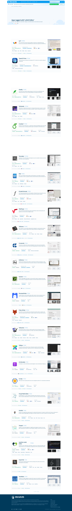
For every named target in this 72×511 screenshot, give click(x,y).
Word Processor (29, 48)
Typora (20, 305)
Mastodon (46, 503)
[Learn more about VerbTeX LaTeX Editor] (15, 444)
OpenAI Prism (24, 101)
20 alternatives (29, 288)
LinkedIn (21, 504)
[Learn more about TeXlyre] (15, 347)
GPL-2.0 (19, 48)
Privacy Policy (52, 502)
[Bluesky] (16, 509)
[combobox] (55, 2)
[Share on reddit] (16, 23)
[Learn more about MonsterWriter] (15, 295)
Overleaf (20, 53)
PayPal (43, 504)
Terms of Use (52, 500)
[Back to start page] (13, 2)
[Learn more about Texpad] (15, 428)
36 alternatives (29, 186)
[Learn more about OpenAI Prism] (15, 60)
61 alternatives (28, 271)
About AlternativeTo (53, 504)
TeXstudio (23, 168)
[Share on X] (14, 23)
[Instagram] (19, 509)
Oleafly (25, 53)
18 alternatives (25, 405)
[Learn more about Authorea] (15, 262)
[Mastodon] (14, 509)
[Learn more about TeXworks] (15, 330)
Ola (17, 500)
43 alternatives (30, 118)
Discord (35, 503)
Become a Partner (53, 505)
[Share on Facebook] (12, 23)
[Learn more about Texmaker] (15, 158)
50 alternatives (30, 53)
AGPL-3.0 (21, 131)
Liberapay (40, 504)
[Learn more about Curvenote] (15, 245)
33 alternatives (30, 305)
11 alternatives (30, 388)
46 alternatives (29, 168)
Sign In (62, 1)
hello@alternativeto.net (28, 503)
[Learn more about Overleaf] (15, 126)
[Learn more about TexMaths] (15, 479)
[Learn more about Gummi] (15, 279)
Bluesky (13, 504)
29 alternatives (31, 373)
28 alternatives (28, 420)
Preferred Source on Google (55, 507)
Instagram (17, 504)
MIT (18, 284)
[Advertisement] (36, 13)
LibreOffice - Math (21, 221)
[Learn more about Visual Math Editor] (15, 396)
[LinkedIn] (20, 509)
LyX (19, 101)
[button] (23, 41)
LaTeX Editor (24, 48)
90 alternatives (28, 322)
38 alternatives (27, 221)
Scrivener (24, 305)
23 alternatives (28, 437)
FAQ (51, 499)
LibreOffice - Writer (21, 238)
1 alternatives (24, 471)
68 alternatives (29, 135)
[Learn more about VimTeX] (15, 413)
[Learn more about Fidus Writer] (15, 312)
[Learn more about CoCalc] (15, 381)
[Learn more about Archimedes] (15, 364)
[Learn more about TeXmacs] (15, 229)
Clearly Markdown (21, 373)
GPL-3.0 (19, 113)
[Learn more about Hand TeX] (15, 462)
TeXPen (20, 471)
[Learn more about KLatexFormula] (15, 193)
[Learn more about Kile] (15, 176)
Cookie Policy (52, 503)
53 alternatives (29, 101)
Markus (20, 500)
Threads (15, 504)
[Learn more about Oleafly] (15, 92)
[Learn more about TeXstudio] (15, 108)
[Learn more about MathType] (15, 211)
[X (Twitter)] (13, 509)
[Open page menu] (63, 1)
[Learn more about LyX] (15, 43)
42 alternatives (28, 454)
